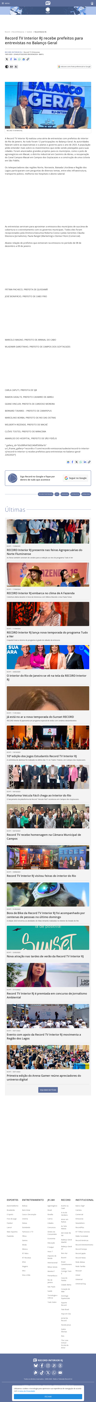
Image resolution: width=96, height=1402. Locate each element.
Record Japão (81, 1253)
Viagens (25, 1266)
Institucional (85, 1199)
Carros (50, 1219)
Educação (51, 1243)
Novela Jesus (66, 1325)
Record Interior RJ (40, 32)
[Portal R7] (48, 3)
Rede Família (80, 1266)
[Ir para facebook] (41, 1365)
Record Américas (82, 1240)
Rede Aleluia (80, 1262)
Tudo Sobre (52, 1302)
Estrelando (26, 1227)
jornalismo (86, 494)
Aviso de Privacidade (27, 1391)
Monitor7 (51, 1271)
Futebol (10, 1223)
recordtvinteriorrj (46, 494)
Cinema (25, 1219)
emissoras (64, 494)
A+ (11, 66)
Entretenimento (33, 1199)
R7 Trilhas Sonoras (83, 1232)
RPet (24, 1262)
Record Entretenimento (84, 1245)
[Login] (92, 3)
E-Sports (10, 1214)
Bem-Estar (26, 1210)
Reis (62, 1336)
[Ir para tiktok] (41, 1372)
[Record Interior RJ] (48, 11)
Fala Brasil (65, 1309)
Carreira (78, 1210)
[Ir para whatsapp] (54, 1372)
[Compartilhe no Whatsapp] (19, 59)
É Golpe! (51, 1247)
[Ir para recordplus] (35, 1372)
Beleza (24, 1206)
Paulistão (10, 1236)
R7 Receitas (26, 1258)
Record (7, 32)
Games (25, 1240)
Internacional (52, 1262)
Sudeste (29, 32)
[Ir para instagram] (48, 1365)
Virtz (23, 1271)
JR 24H (51, 1199)
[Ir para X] (48, 1372)
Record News (81, 1258)
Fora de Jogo (12, 1219)
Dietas (24, 1223)
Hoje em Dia (66, 1314)
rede (57, 494)
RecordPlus (80, 1227)
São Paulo (51, 1287)
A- (16, 66)
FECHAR (48, 1396)
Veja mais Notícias (48, 1090)
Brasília (50, 1214)
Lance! (9, 1227)
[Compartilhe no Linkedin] (15, 59)
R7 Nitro (25, 1253)
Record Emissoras (18, 32)
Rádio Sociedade (82, 1236)
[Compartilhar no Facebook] (11, 59)
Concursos (52, 1227)
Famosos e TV (27, 1232)
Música (25, 1249)
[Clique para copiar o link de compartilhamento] (28, 59)
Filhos (24, 1236)
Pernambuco (52, 1275)
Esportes (12, 1199)
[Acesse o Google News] (23, 59)
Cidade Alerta (66, 1285)
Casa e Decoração (29, 1214)
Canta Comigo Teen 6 (66, 1271)
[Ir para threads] (60, 1365)
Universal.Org (81, 1284)
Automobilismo (12, 1206)
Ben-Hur (64, 1253)
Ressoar (79, 1271)
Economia (51, 1238)
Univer (78, 1275)
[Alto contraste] (7, 67)
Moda (24, 1245)
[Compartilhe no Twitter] (7, 59)
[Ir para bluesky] (35, 1365)
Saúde (50, 1291)
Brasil (50, 1210)
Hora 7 (50, 1251)
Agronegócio (52, 1206)
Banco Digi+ (80, 1206)
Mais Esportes (12, 1232)
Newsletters (80, 1223)
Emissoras (79, 1219)
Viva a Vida (26, 1275)
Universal (79, 1279)
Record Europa (81, 1249)
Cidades (51, 1223)
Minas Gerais (52, 1267)
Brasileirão (11, 1210)
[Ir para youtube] (60, 1372)
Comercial (79, 1214)
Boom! (63, 1257)
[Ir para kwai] (54, 1365)
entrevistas (75, 494)
